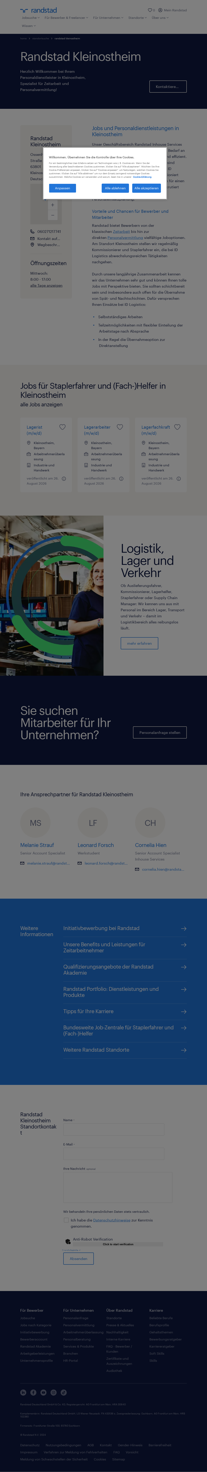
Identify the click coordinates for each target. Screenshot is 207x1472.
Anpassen (62, 188)
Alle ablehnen (115, 188)
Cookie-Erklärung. (142, 177)
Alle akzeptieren (146, 188)
